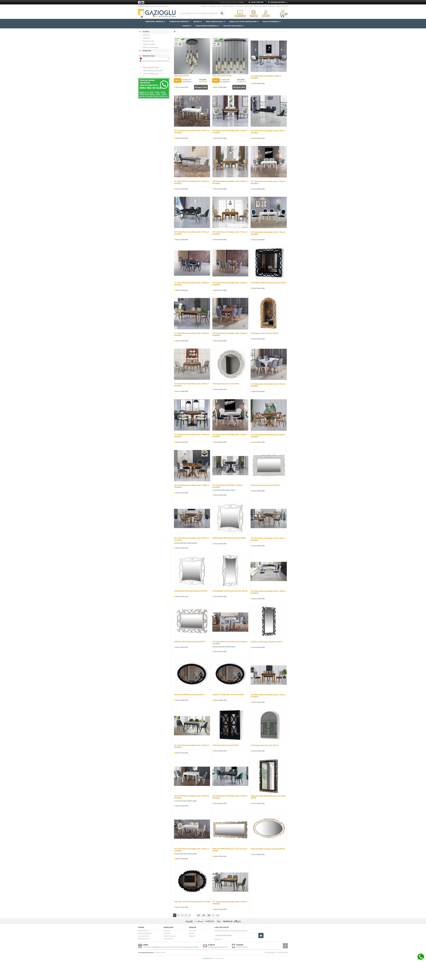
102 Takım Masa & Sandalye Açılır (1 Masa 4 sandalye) (191, 131)
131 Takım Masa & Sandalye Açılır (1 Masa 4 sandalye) (229, 903)
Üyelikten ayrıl (218, 939)
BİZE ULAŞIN (239, 6)
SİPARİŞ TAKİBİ (248, 6)
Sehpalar (186, 26)
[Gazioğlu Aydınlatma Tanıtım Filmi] (240, 12)
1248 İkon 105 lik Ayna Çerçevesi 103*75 (189, 642)
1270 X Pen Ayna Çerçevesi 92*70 (225, 745)
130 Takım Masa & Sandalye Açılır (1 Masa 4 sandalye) (191, 850)
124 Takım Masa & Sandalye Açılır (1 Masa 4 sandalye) (268, 592)
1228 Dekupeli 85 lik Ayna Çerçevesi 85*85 (228, 538)
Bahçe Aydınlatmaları (215, 21)
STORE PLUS (207, 958)
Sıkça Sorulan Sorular (144, 938)
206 (198, 915)
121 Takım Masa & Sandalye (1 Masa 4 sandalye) (227, 486)
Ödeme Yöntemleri (143, 930)
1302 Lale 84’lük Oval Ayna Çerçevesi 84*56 (267, 849)
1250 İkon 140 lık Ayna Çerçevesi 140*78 (266, 642)
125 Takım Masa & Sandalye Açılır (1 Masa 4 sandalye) (229, 643)
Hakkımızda (167, 933)
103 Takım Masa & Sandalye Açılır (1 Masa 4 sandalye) (229, 131)
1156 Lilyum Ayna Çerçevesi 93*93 (225, 384)
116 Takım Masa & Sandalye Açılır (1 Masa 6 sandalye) (268, 385)
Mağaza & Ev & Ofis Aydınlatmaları (243, 21)
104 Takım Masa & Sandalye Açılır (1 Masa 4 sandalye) (268, 132)
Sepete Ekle (202, 87)
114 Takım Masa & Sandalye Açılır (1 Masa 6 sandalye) (229, 334)
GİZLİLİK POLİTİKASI (282, 952)
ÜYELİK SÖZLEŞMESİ (270, 952)
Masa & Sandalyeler (271, 21)
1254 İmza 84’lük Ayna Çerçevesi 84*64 (189, 694)
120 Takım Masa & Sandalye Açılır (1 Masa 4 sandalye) (191, 486)
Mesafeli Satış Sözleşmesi (145, 933)
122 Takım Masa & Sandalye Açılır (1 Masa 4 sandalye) (191, 539)
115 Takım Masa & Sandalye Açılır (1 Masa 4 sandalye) (191, 385)
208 (209, 915)
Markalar (191, 933)
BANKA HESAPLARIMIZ (260, 6)
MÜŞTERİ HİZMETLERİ (228, 6)
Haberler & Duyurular (170, 936)
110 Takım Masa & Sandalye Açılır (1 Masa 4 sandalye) (268, 233)
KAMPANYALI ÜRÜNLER (154, 21)
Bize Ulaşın (167, 930)
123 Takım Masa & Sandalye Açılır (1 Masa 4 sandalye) (268, 539)
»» (217, 915)
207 (203, 915)
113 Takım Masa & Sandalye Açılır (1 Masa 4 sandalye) (191, 334)
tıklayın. (241, 2)
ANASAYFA (204, 6)
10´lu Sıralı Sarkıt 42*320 (221, 76)
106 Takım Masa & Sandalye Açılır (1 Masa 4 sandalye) (229, 182)
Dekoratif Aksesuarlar (232, 26)
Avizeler (196, 21)
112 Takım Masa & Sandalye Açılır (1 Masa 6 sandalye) (229, 284)
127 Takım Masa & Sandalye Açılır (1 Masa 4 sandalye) (191, 746)
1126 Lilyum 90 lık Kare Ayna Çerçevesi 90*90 (268, 283)
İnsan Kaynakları (168, 938)
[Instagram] (143, 2)
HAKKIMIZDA (212, 6)
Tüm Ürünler (192, 930)
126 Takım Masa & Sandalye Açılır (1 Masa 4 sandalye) (268, 696)
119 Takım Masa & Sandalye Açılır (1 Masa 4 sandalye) (268, 436)
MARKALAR (271, 6)
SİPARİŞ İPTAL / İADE (282, 6)
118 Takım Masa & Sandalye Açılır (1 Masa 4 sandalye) (229, 435)
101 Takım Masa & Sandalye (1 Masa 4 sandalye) (266, 77)
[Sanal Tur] (253, 12)
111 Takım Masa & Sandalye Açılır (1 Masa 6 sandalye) (191, 284)
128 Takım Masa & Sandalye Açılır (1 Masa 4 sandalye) (191, 797)
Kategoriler (192, 936)
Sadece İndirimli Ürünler (151, 67)
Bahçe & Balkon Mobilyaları (207, 26)
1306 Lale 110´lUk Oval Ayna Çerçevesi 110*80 (192, 902)
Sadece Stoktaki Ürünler (151, 74)
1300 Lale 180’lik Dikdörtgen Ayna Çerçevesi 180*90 (229, 850)
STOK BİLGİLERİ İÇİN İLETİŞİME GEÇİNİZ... (224, 490)
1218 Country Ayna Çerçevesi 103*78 (265, 485)
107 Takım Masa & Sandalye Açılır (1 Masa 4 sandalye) (268, 182)
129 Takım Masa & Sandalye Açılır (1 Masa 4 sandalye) (229, 797)
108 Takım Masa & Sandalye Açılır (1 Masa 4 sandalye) (191, 233)
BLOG (219, 6)
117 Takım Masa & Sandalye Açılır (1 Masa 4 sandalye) (191, 435)
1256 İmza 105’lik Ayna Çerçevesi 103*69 (228, 694)
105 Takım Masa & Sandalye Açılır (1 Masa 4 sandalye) (191, 182)
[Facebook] (139, 2)
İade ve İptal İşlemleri (144, 936)
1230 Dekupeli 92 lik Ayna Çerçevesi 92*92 (190, 591)
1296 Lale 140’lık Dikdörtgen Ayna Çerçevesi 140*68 (268, 797)
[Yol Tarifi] (265, 12)
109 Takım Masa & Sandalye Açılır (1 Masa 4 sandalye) (229, 233)
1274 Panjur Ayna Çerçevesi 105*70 (264, 745)
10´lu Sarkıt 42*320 (181, 76)
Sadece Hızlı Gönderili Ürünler (153, 71)
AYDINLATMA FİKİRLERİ (178, 21)
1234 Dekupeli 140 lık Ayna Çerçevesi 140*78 (229, 591)
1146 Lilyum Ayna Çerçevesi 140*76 (264, 333)
